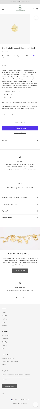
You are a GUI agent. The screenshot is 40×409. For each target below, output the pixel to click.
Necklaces (5, 319)
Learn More (20, 270)
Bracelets (4, 316)
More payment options (20, 133)
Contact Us (5, 339)
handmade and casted (16, 102)
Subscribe (9, 386)
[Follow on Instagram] (3, 394)
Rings (3, 322)
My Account (5, 335)
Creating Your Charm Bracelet (10, 361)
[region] (20, 288)
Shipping (4, 342)
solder (11, 108)
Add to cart (20, 122)
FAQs (3, 348)
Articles (4, 365)
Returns (4, 345)
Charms (4, 312)
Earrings (4, 325)
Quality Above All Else (8, 358)
